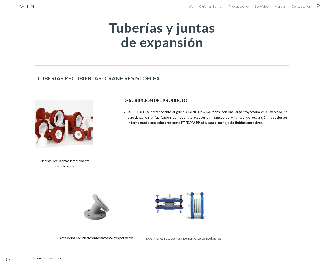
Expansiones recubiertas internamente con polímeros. (183, 238)
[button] (318, 6)
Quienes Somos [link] (211, 6)
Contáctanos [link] (301, 6)
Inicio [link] (190, 6)
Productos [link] (236, 6)
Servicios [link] (261, 6)
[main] (162, 35)
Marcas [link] (280, 6)
